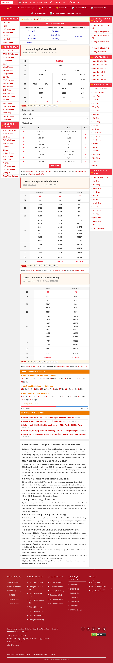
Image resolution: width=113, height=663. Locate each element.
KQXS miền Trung (14, 591)
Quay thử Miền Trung (100, 68)
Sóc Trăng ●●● (8, 80)
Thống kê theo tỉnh (99, 52)
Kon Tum (95, 207)
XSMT (39, 2)
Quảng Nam (96, 221)
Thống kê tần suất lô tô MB (100, 43)
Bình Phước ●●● (9, 106)
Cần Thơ (95, 118)
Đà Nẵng (55, 31)
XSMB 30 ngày (13, 595)
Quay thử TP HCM (99, 76)
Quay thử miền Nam (41, 19)
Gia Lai (95, 199)
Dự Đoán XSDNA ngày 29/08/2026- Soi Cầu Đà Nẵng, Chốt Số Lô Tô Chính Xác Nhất (53, 434)
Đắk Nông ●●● (8, 137)
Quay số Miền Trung (57, 591)
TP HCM (31, 31)
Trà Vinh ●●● (7, 100)
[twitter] (88, 629)
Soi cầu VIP (62, 8)
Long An (32, 35)
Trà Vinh (95, 143)
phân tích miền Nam (59, 270)
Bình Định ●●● (8, 143)
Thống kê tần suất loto (35, 595)
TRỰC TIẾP (48, 2)
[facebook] (83, 629)
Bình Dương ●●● (9, 96)
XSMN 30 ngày (55, 118)
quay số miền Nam (33, 270)
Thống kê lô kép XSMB (100, 48)
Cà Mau (95, 100)
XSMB (25, 2)
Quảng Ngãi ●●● (9, 140)
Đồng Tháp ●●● (8, 57)
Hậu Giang (32, 38)
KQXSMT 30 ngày (82, 366)
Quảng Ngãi (55, 35)
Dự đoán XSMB (79, 8)
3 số (31, 105)
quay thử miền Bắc (47, 171)
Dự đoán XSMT (38, 13)
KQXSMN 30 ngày (78, 270)
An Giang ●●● (8, 87)
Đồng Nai (95, 114)
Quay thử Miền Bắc (99, 61)
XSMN (32, 2)
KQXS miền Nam (14, 587)
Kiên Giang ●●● (8, 116)
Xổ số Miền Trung (9, 130)
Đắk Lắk (95, 196)
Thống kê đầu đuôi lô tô (36, 601)
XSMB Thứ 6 (32, 52)
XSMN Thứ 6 (32, 185)
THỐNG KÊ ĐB (73, 2)
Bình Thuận (96, 133)
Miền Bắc (6, 23)
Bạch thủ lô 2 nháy (98, 591)
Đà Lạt (94, 165)
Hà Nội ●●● (7, 26)
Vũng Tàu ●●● (8, 67)
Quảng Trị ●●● (8, 173)
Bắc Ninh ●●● (8, 32)
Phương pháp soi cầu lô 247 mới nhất (66, 13)
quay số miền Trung (33, 366)
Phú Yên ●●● (7, 163)
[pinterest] (104, 629)
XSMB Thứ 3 (74, 589)
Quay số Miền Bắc (56, 582)
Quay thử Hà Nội (98, 72)
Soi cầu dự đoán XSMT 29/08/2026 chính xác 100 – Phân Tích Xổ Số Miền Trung (51, 425)
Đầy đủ (24, 105)
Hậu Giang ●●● (8, 109)
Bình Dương (96, 140)
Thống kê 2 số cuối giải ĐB (100, 26)
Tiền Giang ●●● (8, 113)
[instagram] (93, 629)
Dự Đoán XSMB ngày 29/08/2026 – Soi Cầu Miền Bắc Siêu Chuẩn (46, 421)
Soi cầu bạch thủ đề (98, 587)
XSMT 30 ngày (13, 603)
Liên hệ (52, 654)
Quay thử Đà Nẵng (99, 79)
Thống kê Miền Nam (99, 89)
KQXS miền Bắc (14, 582)
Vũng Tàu (95, 107)
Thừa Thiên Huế (98, 228)
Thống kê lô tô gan (36, 582)
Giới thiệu (10, 654)
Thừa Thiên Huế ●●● (10, 176)
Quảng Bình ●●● (9, 166)
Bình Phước (31, 42)
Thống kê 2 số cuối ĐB (36, 588)
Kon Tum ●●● (8, 156)
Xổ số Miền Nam (9, 51)
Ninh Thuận (96, 210)
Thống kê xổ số (55, 114)
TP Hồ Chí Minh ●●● (10, 54)
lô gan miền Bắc (81, 171)
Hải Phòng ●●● (8, 36)
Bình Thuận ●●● (9, 90)
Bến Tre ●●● (7, 64)
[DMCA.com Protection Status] (98, 634)
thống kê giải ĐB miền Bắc (36, 174)
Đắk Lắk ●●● (7, 147)
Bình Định (96, 192)
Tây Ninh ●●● (8, 83)
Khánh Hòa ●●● (8, 153)
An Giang (95, 129)
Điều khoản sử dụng (23, 654)
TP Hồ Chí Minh (98, 92)
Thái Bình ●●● (8, 42)
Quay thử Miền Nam (99, 65)
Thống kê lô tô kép (35, 607)
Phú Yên (95, 214)
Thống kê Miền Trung (100, 177)
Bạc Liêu (95, 111)
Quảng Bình (96, 217)
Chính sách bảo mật (40, 654)
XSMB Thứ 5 (74, 597)
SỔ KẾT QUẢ (60, 2)
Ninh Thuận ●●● (9, 160)
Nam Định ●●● (8, 39)
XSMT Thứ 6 (31, 281)
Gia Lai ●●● (7, 150)
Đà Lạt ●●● (7, 119)
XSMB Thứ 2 (74, 585)
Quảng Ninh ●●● (9, 29)
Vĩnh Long (96, 136)
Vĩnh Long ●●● (8, 93)
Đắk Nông (55, 38)
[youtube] (99, 629)
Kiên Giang (96, 162)
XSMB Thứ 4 (74, 593)
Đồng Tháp (96, 96)
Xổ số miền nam (55, 123)
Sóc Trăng (96, 122)
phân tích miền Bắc (31, 171)
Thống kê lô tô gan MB (100, 32)
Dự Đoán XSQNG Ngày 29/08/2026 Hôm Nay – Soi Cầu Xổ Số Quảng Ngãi (49, 431)
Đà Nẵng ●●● (8, 134)
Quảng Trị (96, 225)
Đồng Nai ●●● (8, 74)
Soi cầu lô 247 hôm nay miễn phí (21, 8)
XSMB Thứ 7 (74, 606)
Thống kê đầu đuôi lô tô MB (100, 36)
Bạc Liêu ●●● (8, 70)
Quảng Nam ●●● (9, 169)
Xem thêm (55, 166)
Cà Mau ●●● (7, 60)
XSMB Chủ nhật (76, 610)
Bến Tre (95, 103)
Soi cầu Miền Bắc (97, 582)
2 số (28, 105)
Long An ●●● (7, 103)
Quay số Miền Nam (57, 587)
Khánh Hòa (96, 203)
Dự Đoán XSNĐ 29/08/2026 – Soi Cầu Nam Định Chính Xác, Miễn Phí (47, 418)
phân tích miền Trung (62, 366)
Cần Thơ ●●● (8, 77)
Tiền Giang (96, 158)
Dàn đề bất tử (45, 8)
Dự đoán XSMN (98, 8)
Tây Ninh (95, 125)
